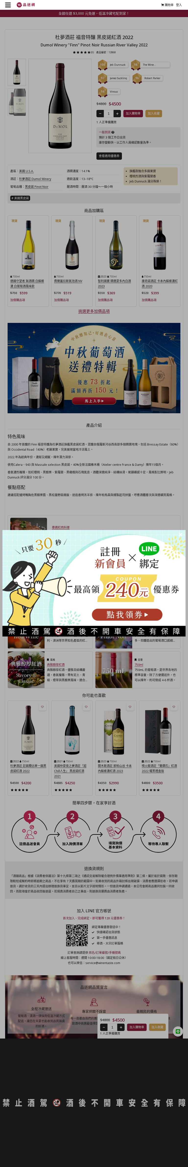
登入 (179, 5)
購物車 (169, 5)
